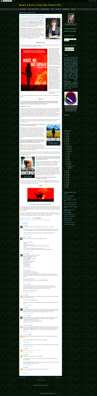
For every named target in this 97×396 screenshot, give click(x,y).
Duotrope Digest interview (69, 222)
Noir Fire (73, 9)
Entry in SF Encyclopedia (69, 195)
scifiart (65, 86)
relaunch (66, 84)
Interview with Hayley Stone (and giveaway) (70, 167)
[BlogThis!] (36, 218)
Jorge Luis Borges (74, 61)
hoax (73, 77)
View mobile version (40, 380)
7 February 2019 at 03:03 (28, 332)
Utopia (65, 69)
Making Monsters (66, 9)
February (68, 163)
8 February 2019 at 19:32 (28, 370)
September (69, 151)
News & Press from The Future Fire (40, 4)
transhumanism (75, 87)
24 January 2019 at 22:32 (28, 251)
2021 (67, 141)
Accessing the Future (45, 9)
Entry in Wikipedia (67, 197)
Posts (67, 48)
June (68, 156)
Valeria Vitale (26, 236)
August (68, 153)
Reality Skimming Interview (69, 214)
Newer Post (23, 377)
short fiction (73, 86)
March (68, 161)
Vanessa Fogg (75, 69)
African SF (66, 58)
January (68, 164)
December (69, 146)
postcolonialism (75, 82)
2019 (67, 144)
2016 (67, 174)
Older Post (58, 377)
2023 (67, 138)
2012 (67, 180)
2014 (67, 177)
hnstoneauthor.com (24, 38)
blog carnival (66, 72)
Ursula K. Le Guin (74, 68)
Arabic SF (70, 58)
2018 (67, 170)
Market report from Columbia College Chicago (69, 210)
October (68, 149)
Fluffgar (74, 60)
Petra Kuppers (72, 66)
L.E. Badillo (73, 62)
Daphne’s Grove (32, 19)
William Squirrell (26, 325)
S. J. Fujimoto (26, 334)
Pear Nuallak (66, 66)
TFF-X (52, 9)
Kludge (24, 294)
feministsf (70, 74)
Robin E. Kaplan (69, 67)
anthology (73, 71)
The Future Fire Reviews (70, 28)
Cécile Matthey (67, 59)
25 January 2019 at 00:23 (28, 267)
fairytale (65, 74)
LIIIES (77, 62)
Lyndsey (25, 253)
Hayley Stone (33, 219)
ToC (77, 67)
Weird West (48, 219)
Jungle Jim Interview (68, 218)
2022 (67, 139)
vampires (65, 88)
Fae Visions (58, 9)
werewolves (70, 88)
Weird (44, 219)
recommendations (74, 83)
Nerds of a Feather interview (69, 216)
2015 (67, 175)
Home (40, 377)
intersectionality (67, 78)
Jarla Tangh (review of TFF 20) (70, 204)
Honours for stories (70, 31)
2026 (67, 133)
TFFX (74, 67)
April (68, 159)
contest (24, 219)
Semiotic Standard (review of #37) (70, 202)
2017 (67, 172)
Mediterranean (75, 63)
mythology (66, 82)
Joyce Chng (66, 62)
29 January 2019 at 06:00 (28, 292)
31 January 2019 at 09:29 (28, 305)
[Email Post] (33, 218)
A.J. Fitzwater (66, 57)
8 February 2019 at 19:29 (28, 351)
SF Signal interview (68, 220)
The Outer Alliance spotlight (69, 224)
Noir (65, 65)
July (67, 154)
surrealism (69, 87)
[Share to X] (37, 218)
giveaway (28, 219)
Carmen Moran (75, 58)
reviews (70, 84)
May (67, 158)
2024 (67, 136)
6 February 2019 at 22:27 (28, 322)
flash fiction (75, 74)
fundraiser (66, 75)
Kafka (70, 62)
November (69, 148)
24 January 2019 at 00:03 (28, 234)
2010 (67, 184)
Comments (68, 50)
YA (70, 71)
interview (38, 219)
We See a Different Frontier (33, 9)
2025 (67, 134)
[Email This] (35, 218)
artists (76, 71)
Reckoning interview (68, 212)
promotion (66, 83)
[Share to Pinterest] (40, 218)
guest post (67, 77)
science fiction (75, 84)
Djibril (24, 225)
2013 (67, 179)
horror (77, 77)
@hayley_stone (36, 38)
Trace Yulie (25, 284)
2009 (67, 185)
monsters (76, 81)
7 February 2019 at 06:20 (28, 346)
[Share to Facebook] (39, 218)
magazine (66, 79)
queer (69, 83)
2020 (67, 143)
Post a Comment (25, 373)
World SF (68, 71)
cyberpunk (71, 73)
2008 (67, 187)
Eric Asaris (73, 59)
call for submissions (74, 72)
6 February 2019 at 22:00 (28, 313)
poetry (41, 219)
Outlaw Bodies (23, 9)
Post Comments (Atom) (43, 385)
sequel (69, 86)
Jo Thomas (25, 270)
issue (76, 78)
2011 (67, 182)
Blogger (55, 393)
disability (76, 73)
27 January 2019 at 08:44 (28, 281)
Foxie (24, 348)
